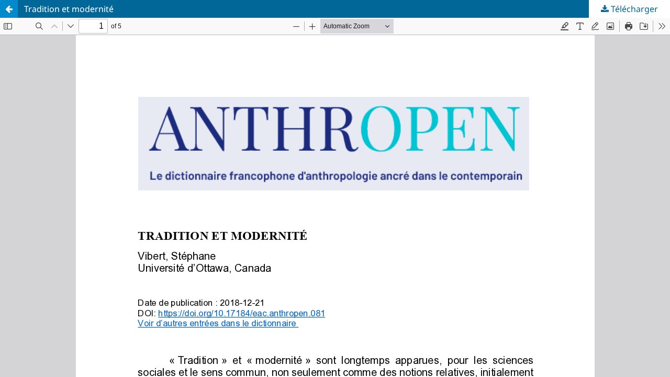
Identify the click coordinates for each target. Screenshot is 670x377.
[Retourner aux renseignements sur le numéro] (9, 9)
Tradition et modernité (69, 9)
